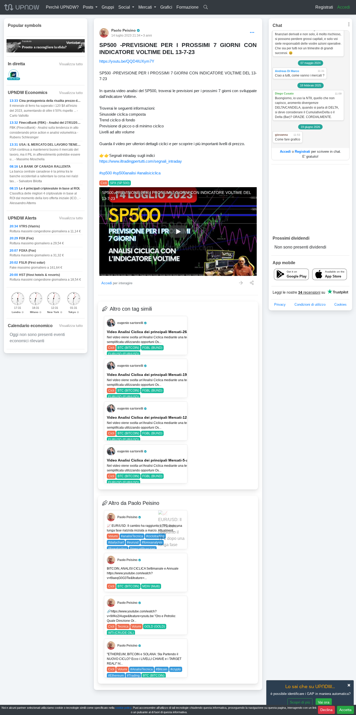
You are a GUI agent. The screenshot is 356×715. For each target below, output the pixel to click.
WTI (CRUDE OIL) (121, 633)
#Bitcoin (161, 669)
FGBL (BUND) (152, 348)
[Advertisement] (310, 199)
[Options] (252, 33)
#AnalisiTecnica (141, 669)
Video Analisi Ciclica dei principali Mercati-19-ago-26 (153, 375)
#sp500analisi (124, 173)
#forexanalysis (152, 542)
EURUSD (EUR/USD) (123, 354)
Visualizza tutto (71, 64)
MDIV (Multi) (151, 586)
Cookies (340, 304)
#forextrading (117, 549)
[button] (90, 7)
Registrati (324, 7)
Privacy (280, 304)
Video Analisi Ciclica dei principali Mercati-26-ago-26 (153, 332)
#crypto (175, 669)
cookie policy (123, 707)
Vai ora (323, 702)
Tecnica (123, 626)
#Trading (133, 675)
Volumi (113, 536)
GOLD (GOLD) (154, 626)
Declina (326, 710)
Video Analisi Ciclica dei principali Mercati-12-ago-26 (153, 417)
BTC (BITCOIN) (128, 348)
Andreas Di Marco (287, 71)
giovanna (281, 134)
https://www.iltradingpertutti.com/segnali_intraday (140, 161)
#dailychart (116, 542)
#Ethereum (116, 675)
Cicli (104, 183)
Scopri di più (300, 702)
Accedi (343, 7)
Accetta (345, 710)
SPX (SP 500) (120, 183)
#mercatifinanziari (142, 549)
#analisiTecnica (132, 536)
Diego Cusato (284, 93)
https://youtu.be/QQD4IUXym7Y (126, 61)
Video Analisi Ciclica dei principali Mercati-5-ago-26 (152, 460)
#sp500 (105, 173)
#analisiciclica (149, 173)
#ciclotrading (155, 536)
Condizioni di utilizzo (310, 304)
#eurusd (133, 542)
